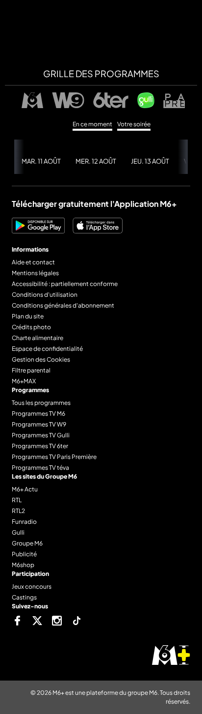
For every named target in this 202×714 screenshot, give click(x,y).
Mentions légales (35, 273)
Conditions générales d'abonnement (63, 305)
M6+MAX (24, 381)
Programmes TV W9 (39, 424)
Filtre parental (31, 370)
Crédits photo (31, 327)
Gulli (18, 532)
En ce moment (92, 124)
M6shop (23, 565)
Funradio (24, 521)
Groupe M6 (27, 543)
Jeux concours (31, 586)
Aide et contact (33, 262)
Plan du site (28, 316)
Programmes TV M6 (38, 413)
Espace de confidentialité (47, 348)
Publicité (24, 554)
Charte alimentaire (37, 338)
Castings (24, 597)
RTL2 (18, 510)
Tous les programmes (41, 402)
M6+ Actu (25, 489)
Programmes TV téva (40, 467)
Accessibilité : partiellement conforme (65, 283)
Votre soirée (134, 124)
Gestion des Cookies (41, 359)
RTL (17, 500)
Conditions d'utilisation (44, 294)
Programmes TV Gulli (41, 435)
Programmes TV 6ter (40, 446)
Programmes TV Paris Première (54, 456)
